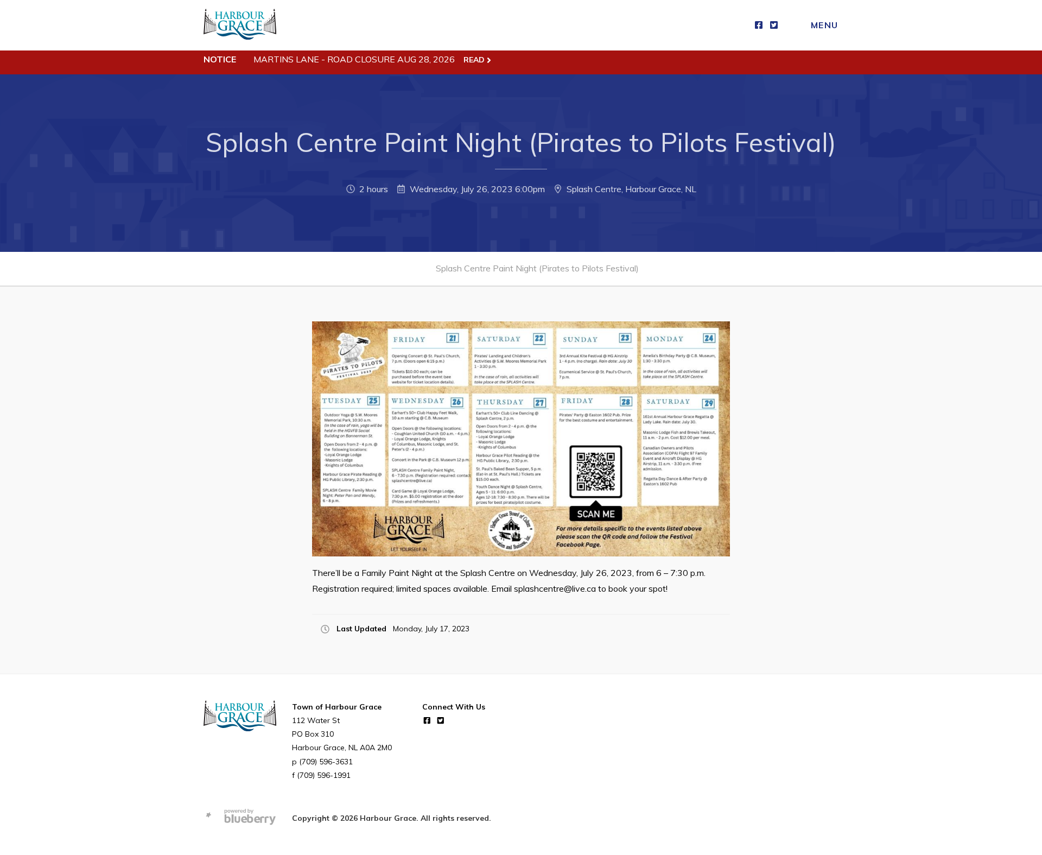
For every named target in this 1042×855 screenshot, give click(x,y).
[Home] (240, 25)
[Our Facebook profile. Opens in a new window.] (758, 25)
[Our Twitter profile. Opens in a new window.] (773, 25)
